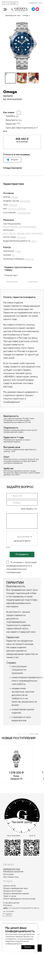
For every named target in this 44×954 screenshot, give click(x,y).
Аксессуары (8, 874)
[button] (5, 9)
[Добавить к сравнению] (8, 106)
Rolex (16, 776)
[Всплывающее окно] (41, 9)
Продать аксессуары (12, 891)
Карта (8, 915)
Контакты (7, 905)
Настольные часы (11, 877)
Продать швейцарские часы (15, 888)
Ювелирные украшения (13, 872)
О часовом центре (11, 903)
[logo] (19, 11)
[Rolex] (16, 759)
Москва (12, 3)
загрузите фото (22, 541)
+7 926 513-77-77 (35, 3)
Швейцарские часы (11, 869)
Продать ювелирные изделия (16, 893)
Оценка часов (9, 886)
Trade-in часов (9, 896)
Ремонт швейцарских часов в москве (19, 899)
